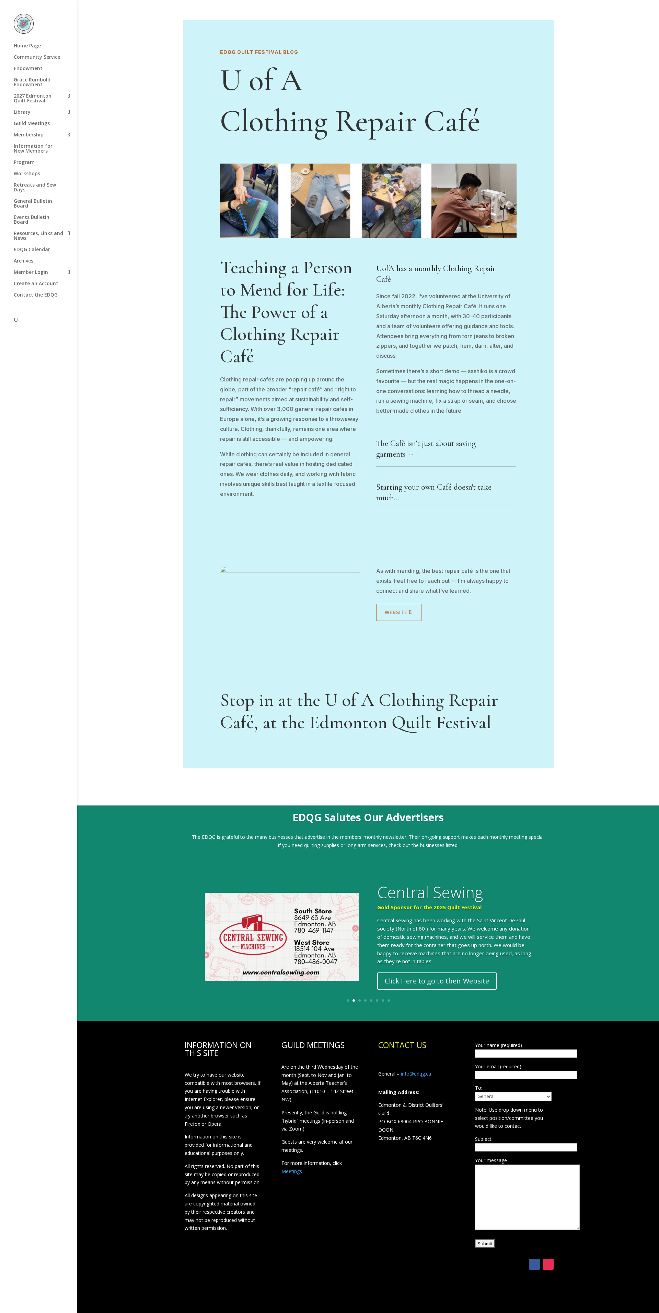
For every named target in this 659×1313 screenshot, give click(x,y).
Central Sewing (430, 892)
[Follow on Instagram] (548, 1264)
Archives (23, 261)
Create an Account (36, 284)
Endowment (28, 68)
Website (396, 612)
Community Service (37, 57)
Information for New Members (33, 149)
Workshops (27, 174)
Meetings (291, 1171)
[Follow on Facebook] (534, 1264)
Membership (29, 135)
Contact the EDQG (36, 295)
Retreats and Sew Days (35, 187)
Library (22, 112)
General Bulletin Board (33, 204)
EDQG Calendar (32, 250)
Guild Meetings (32, 123)
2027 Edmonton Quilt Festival (32, 98)
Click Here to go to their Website (437, 981)
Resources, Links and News (38, 236)
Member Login (31, 272)
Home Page (27, 46)
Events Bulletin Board (31, 220)
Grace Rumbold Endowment (32, 82)
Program (24, 162)
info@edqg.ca (416, 1073)
